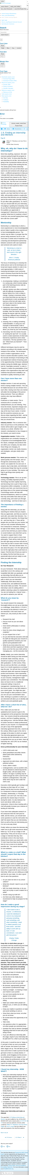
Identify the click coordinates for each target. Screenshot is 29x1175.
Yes (4, 1146)
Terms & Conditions (21, 1165)
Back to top (4, 1132)
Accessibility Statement (7, 1167)
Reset (2, 45)
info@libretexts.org (8, 1168)
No (9, 1146)
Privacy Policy (11, 1165)
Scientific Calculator (8, 88)
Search (3, 1173)
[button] (5, 99)
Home (8, 129)
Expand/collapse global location (27, 128)
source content (10, 1126)
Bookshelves (18, 129)
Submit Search (5, 34)
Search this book (4, 29)
